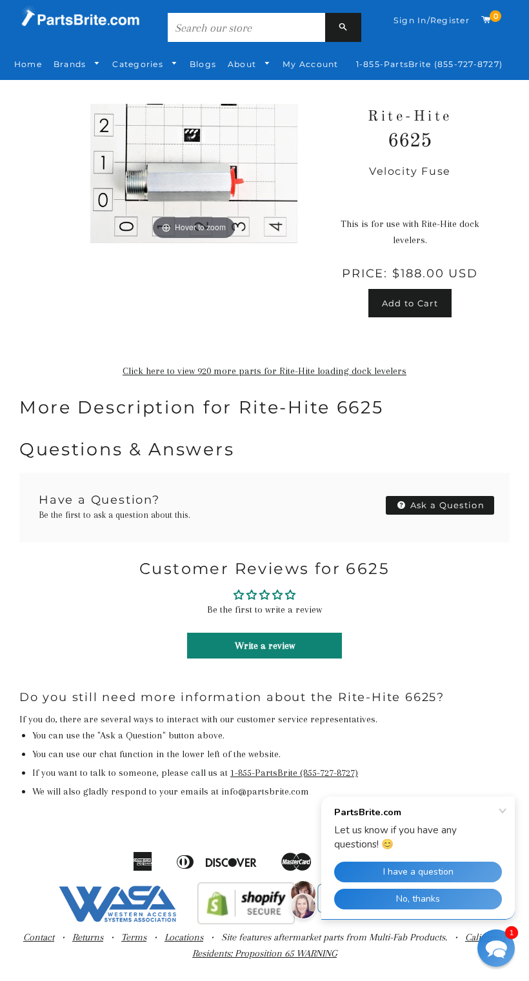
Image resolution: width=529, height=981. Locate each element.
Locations (184, 937)
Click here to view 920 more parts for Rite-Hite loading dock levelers (264, 371)
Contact (38, 937)
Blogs (203, 64)
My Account (310, 64)
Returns (87, 937)
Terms (133, 937)
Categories (139, 64)
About (243, 64)
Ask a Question (446, 505)
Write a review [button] (265, 645)
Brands (71, 64)
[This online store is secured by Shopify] (246, 921)
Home (28, 64)
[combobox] (246, 27)
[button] (496, 948)
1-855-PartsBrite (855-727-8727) (429, 64)
